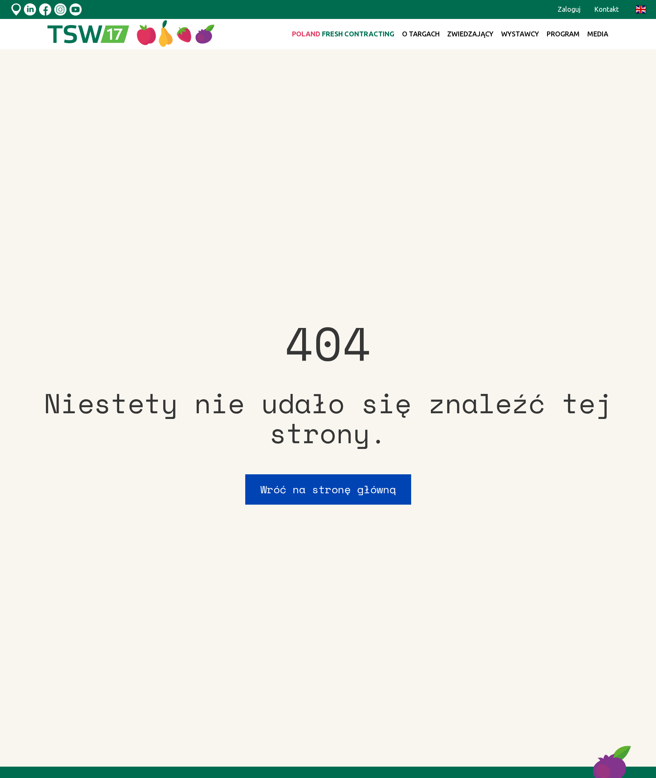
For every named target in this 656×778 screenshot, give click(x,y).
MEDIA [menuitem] (597, 34)
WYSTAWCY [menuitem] (520, 34)
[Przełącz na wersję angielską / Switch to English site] (641, 9)
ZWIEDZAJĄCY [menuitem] (470, 34)
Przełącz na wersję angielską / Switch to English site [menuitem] (641, 9)
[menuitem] (343, 34)
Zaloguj (569, 9)
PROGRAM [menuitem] (563, 34)
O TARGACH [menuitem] (421, 34)
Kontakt (606, 9)
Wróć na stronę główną (328, 489)
